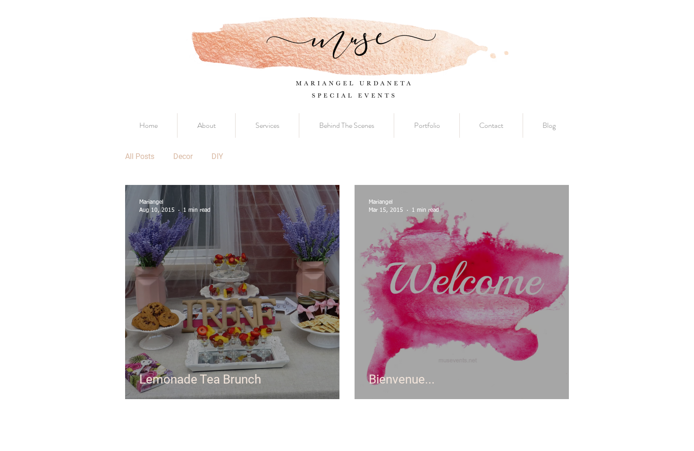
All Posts (139, 156)
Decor (183, 156)
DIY (217, 156)
